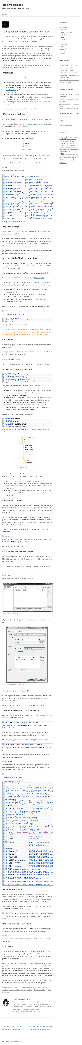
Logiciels (62, 51)
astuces (76, 137)
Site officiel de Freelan (66, 125)
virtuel (66, 160)
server (65, 157)
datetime (73, 145)
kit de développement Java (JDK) (33, 124)
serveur (70, 157)
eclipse (64, 149)
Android (24, 987)
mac (22, 990)
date (69, 145)
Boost (62, 37)
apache (72, 137)
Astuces (62, 30)
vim (25, 990)
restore (61, 157)
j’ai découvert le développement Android (29, 36)
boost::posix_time (71, 139)
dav (77, 145)
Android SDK (29, 97)
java (15, 990)
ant (7, 990)
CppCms (66, 145)
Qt (61, 46)
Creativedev (63, 108)
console (11, 990)
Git (61, 42)
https (77, 149)
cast (73, 141)
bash (61, 139)
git (68, 148)
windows (29, 990)
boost (64, 139)
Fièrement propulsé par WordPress (12, 1041)
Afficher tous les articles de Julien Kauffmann (26, 1011)
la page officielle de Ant (43, 273)
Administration (64, 27)
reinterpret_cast (74, 156)
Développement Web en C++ (68, 65)
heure (71, 149)
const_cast (68, 143)
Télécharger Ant (39, 278)
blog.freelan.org (12, 5)
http (74, 149)
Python (63, 44)
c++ (69, 141)
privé (74, 154)
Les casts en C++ (75, 113)
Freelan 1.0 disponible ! (66, 70)
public (64, 156)
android (63, 137)
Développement (32, 987)
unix (62, 159)
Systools (62, 53)
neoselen (62, 99)
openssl (70, 154)
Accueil (4, 14)
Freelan (62, 49)
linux (18, 990)
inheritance (67, 151)
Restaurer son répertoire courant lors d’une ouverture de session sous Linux (70, 75)
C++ (62, 39)
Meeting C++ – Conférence (67, 68)
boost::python (63, 141)
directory (62, 147)
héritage (62, 151)
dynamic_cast (68, 147)
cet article (34, 99)
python (68, 156)
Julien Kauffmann (65, 104)
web (69, 160)
